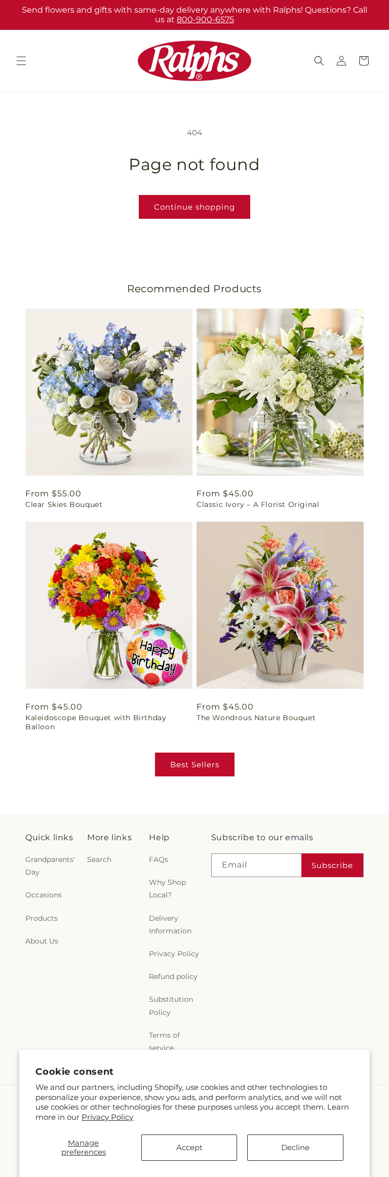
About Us (41, 941)
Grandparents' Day (50, 866)
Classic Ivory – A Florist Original (258, 504)
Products (41, 918)
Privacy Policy (107, 1117)
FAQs (158, 859)
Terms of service (164, 1041)
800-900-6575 (205, 19)
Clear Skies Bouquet (63, 504)
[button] (21, 61)
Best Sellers (194, 764)
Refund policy (173, 976)
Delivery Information (170, 924)
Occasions (43, 894)
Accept (189, 1147)
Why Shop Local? (167, 888)
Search (99, 859)
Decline (295, 1147)
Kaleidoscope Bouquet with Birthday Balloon (95, 722)
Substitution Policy (171, 1005)
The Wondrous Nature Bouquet (256, 717)
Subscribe (332, 865)
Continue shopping (194, 207)
